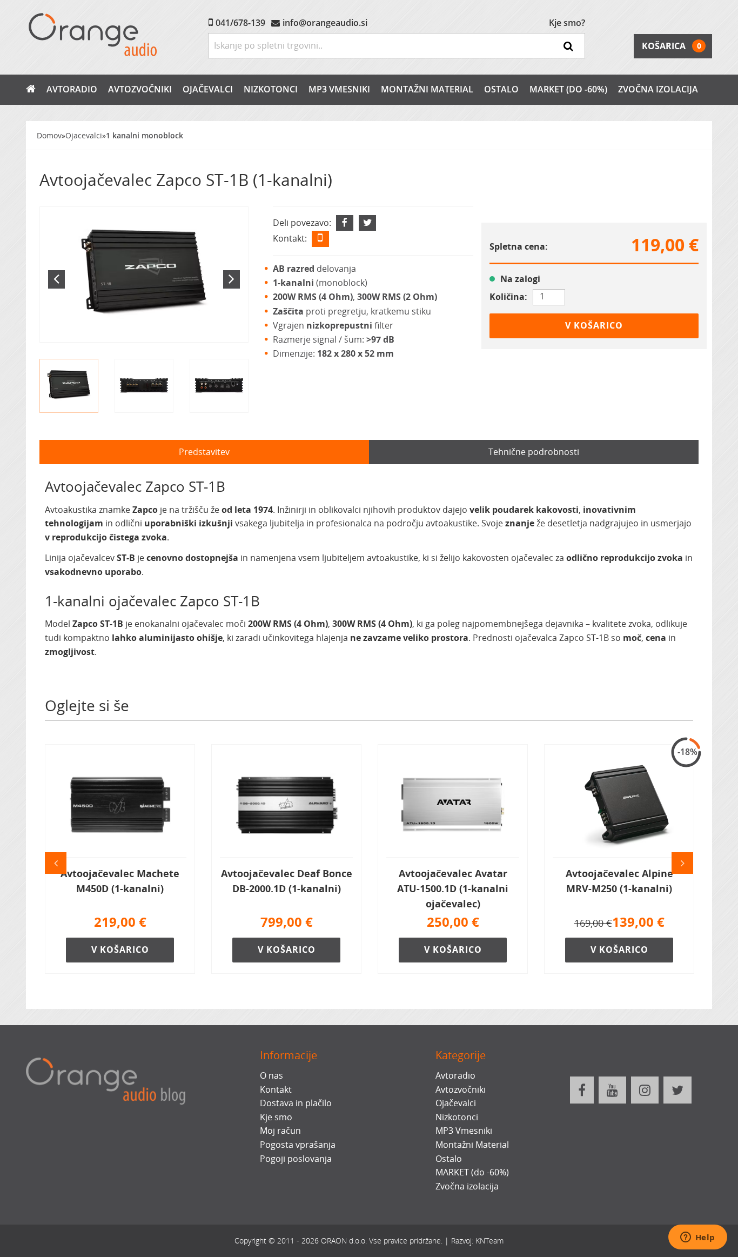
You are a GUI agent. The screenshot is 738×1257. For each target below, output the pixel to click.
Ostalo (501, 89)
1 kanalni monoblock (144, 135)
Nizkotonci (271, 89)
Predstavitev (204, 452)
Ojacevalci (83, 135)
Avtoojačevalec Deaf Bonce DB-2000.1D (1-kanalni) (286, 881)
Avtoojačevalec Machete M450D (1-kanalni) (120, 881)
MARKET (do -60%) (568, 89)
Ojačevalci (208, 89)
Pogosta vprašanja (298, 1145)
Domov (49, 135)
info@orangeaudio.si (325, 23)
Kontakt (276, 1089)
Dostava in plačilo (296, 1103)
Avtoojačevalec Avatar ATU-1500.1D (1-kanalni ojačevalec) (452, 888)
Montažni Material (427, 89)
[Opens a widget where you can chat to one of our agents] (697, 1238)
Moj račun (280, 1130)
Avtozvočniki (140, 89)
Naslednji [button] (682, 863)
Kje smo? (567, 23)
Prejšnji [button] (55, 863)
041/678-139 (240, 23)
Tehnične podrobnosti (533, 452)
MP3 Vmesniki (339, 89)
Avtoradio (71, 89)
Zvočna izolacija (658, 89)
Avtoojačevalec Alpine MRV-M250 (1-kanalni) (619, 881)
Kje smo (276, 1117)
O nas (271, 1075)
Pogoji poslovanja (296, 1159)
